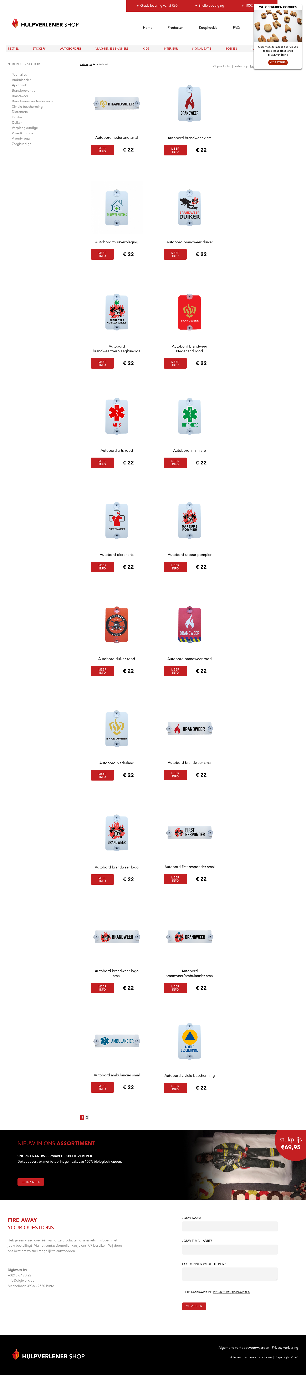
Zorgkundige (21, 144)
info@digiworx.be (21, 1280)
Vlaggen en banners (112, 49)
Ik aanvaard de (218, 1292)
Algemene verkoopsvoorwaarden (244, 1348)
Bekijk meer (31, 1182)
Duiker (17, 123)
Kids (146, 49)
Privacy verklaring (285, 1348)
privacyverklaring (278, 55)
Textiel (13, 49)
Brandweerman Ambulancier (33, 101)
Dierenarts (20, 112)
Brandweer (20, 96)
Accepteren (278, 62)
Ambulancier (21, 80)
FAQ (236, 28)
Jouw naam (191, 1218)
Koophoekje (208, 28)
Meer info (102, 150)
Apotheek (19, 85)
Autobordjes (70, 49)
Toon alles (19, 74)
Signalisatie (201, 49)
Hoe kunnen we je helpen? (204, 1264)
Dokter (17, 117)
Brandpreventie (23, 91)
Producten (176, 28)
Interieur (170, 49)
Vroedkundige (22, 133)
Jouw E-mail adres (197, 1241)
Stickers (39, 49)
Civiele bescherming (27, 107)
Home (147, 28)
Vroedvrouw (21, 138)
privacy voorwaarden (231, 1292)
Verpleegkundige (25, 128)
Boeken (231, 49)
